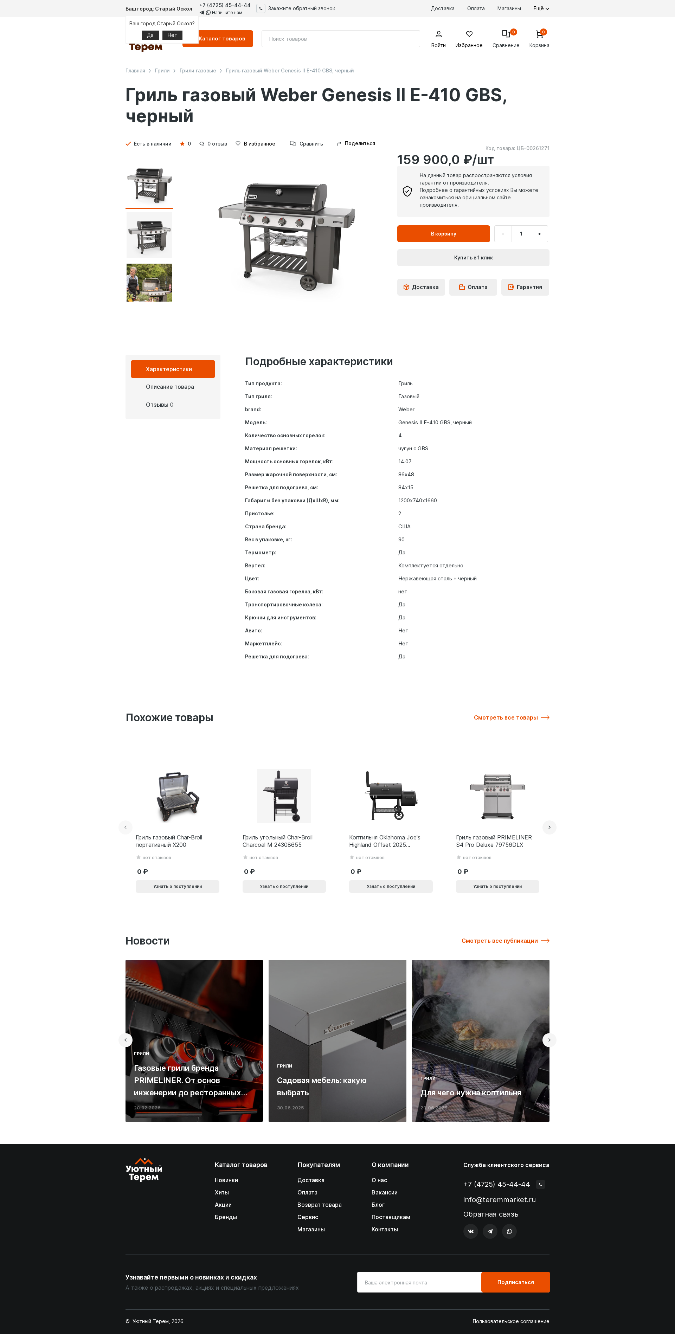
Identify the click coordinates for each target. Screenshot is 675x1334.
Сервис (307, 1216)
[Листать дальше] (549, 827)
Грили (162, 70)
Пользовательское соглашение (511, 1321)
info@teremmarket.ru (499, 1200)
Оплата (476, 8)
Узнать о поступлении (177, 886)
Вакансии (385, 1192)
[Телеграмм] (490, 1231)
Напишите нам (226, 12)
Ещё (539, 8)
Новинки (226, 1180)
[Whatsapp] (509, 1231)
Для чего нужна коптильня (470, 1092)
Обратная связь (491, 1214)
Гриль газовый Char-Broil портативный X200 (169, 841)
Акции (223, 1204)
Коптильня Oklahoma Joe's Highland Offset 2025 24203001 (384, 841)
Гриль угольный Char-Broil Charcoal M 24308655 (278, 841)
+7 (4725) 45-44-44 (225, 5)
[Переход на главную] (144, 1198)
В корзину (443, 234)
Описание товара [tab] (170, 386)
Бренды (226, 1216)
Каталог (222, 38)
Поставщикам (391, 1216)
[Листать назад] (125, 827)
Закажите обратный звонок (301, 8)
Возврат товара (319, 1204)
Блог (378, 1204)
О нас (379, 1180)
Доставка (443, 8)
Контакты (385, 1229)
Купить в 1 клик (473, 257)
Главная (135, 70)
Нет (172, 35)
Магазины (509, 8)
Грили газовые (198, 70)
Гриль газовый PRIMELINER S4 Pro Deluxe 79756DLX (494, 841)
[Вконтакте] (470, 1231)
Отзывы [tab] (160, 404)
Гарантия (529, 287)
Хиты (222, 1192)
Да (150, 35)
